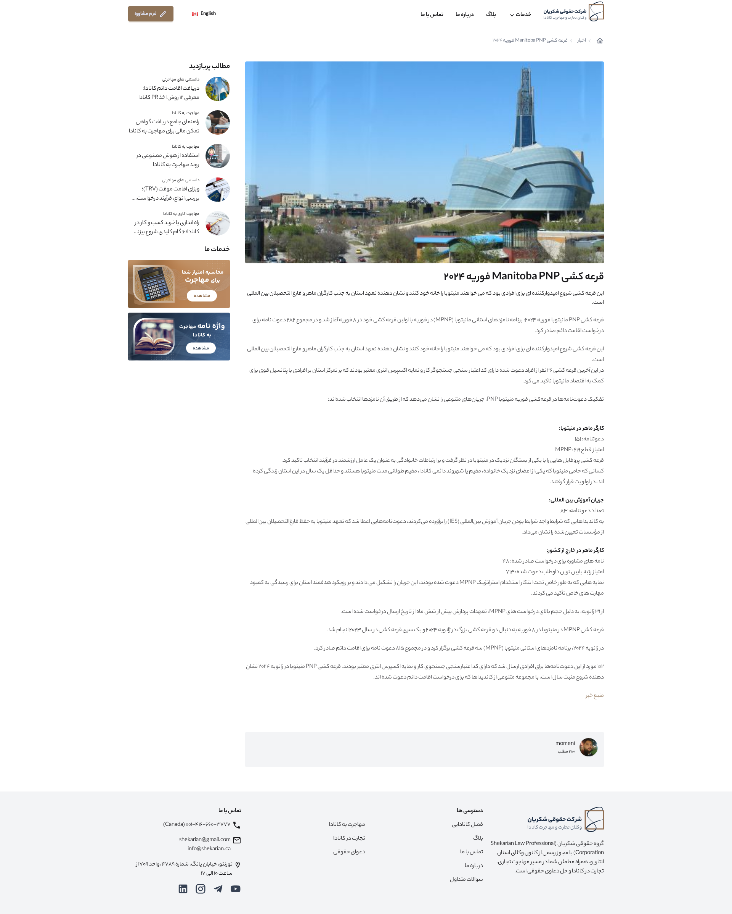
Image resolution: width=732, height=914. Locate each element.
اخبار (582, 41)
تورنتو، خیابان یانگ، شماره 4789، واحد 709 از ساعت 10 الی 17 (184, 869)
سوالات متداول (466, 880)
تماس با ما (432, 15)
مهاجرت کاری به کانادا (181, 214)
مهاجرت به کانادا (185, 113)
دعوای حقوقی (349, 852)
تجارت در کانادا (349, 838)
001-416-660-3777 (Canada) (197, 825)
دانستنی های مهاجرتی (180, 80)
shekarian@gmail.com (205, 840)
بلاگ (491, 15)
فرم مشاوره (146, 14)
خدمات (523, 15)
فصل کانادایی (467, 825)
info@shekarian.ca (209, 849)
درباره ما (465, 15)
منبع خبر (595, 696)
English (208, 14)
